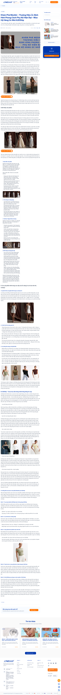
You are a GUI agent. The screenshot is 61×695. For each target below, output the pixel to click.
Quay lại (3, 5)
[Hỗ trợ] (59, 680)
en (48, 2)
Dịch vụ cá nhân (15, 2)
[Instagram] (49, 663)
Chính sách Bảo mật (40, 665)
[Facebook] (34, 28)
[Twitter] (36, 28)
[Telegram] (59, 687)
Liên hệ (18, 670)
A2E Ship (21, 693)
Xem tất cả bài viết (51, 42)
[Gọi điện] (59, 690)
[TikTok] (49, 666)
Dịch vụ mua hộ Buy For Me (20, 665)
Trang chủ (31, 2)
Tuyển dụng (19, 673)
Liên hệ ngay (52, 55)
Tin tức (3, 11)
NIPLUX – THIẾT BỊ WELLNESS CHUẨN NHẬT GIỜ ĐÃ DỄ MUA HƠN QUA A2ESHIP (10, 640)
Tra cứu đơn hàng (41, 2)
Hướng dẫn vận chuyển (29, 665)
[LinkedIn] (37, 28)
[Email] (39, 28)
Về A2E (18, 662)
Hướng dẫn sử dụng (30, 662)
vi (46, 2)
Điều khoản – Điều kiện (40, 663)
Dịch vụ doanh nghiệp (22, 2)
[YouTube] (53, 663)
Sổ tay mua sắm (19, 668)
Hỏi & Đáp (18, 671)
